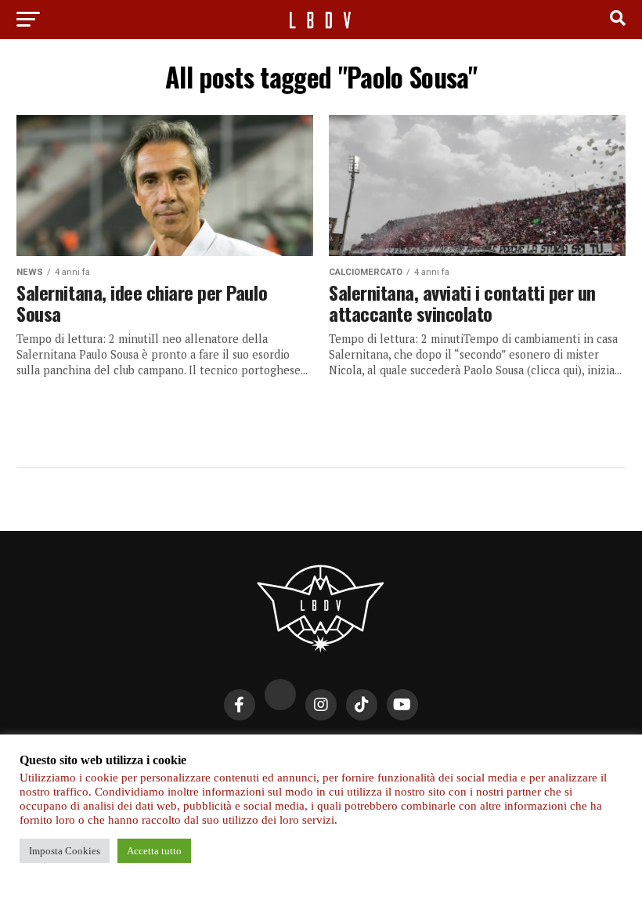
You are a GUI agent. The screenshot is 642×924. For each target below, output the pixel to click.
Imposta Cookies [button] (64, 851)
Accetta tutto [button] (154, 851)
